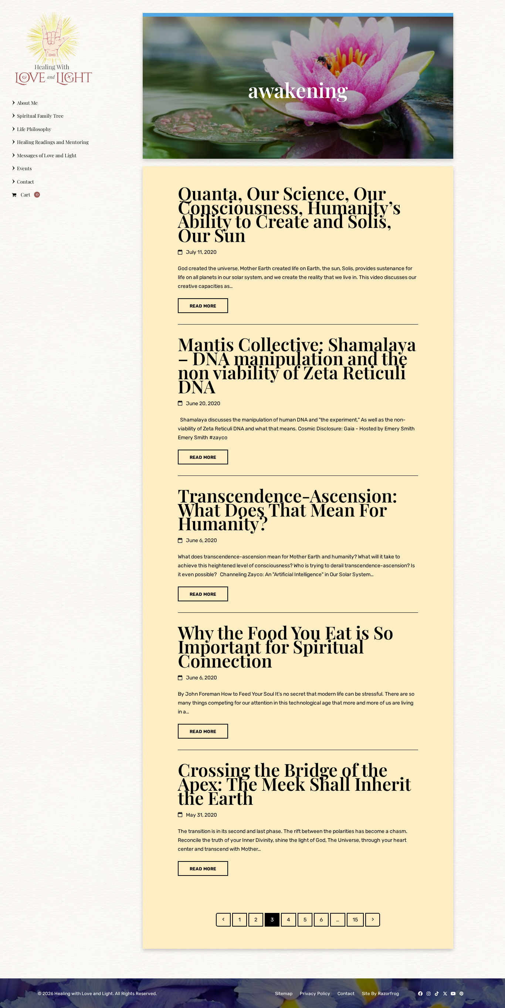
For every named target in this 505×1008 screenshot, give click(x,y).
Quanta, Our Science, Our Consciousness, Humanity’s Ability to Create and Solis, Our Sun (289, 214)
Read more (203, 306)
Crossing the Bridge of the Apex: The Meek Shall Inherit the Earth (294, 783)
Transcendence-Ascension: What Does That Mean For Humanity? (287, 509)
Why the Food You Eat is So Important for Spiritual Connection (285, 646)
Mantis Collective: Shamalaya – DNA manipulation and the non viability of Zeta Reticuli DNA (297, 365)
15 (358, 919)
